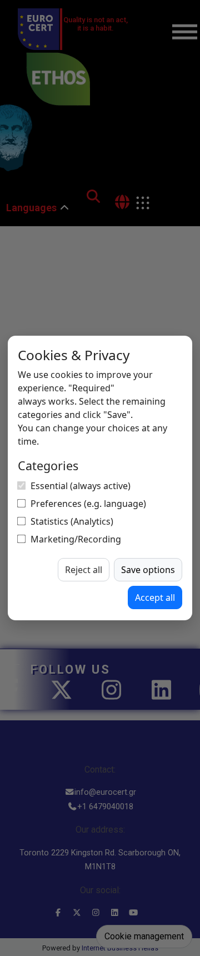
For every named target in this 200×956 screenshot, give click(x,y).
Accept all (155, 597)
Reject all (83, 570)
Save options (148, 570)
